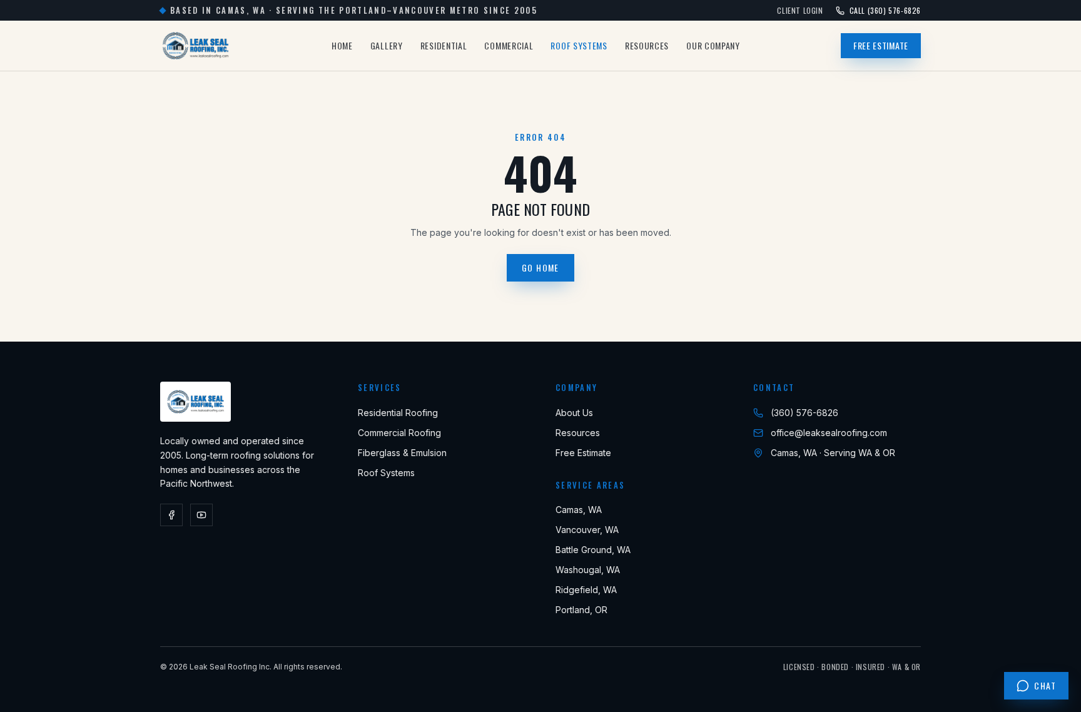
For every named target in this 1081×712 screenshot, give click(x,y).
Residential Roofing (398, 412)
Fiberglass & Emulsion (402, 452)
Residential (443, 45)
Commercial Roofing (399, 432)
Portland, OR (581, 609)
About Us (574, 412)
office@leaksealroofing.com (829, 432)
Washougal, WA (588, 569)
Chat (1045, 685)
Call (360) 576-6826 (885, 11)
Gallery (386, 45)
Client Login (800, 11)
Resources (647, 45)
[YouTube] (201, 515)
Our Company (713, 45)
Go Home (540, 267)
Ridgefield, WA (586, 589)
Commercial (508, 45)
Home (342, 45)
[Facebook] (171, 515)
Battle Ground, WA (593, 549)
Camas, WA (579, 509)
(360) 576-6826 (804, 412)
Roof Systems (579, 45)
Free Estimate (880, 45)
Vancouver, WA (587, 529)
